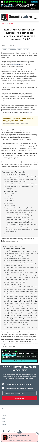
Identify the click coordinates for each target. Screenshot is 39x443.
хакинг (4, 49)
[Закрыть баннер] (37, 433)
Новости (4, 408)
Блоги (3, 418)
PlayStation (12, 49)
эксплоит (26, 49)
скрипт (19, 49)
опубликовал (16, 64)
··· (37, 8)
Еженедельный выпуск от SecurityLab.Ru (19, 388)
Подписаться (19, 398)
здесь (29, 112)
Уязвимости (5, 412)
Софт (3, 421)
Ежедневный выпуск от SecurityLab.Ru (18, 384)
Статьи (4, 415)
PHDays (4, 424)
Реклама (19, 433)
